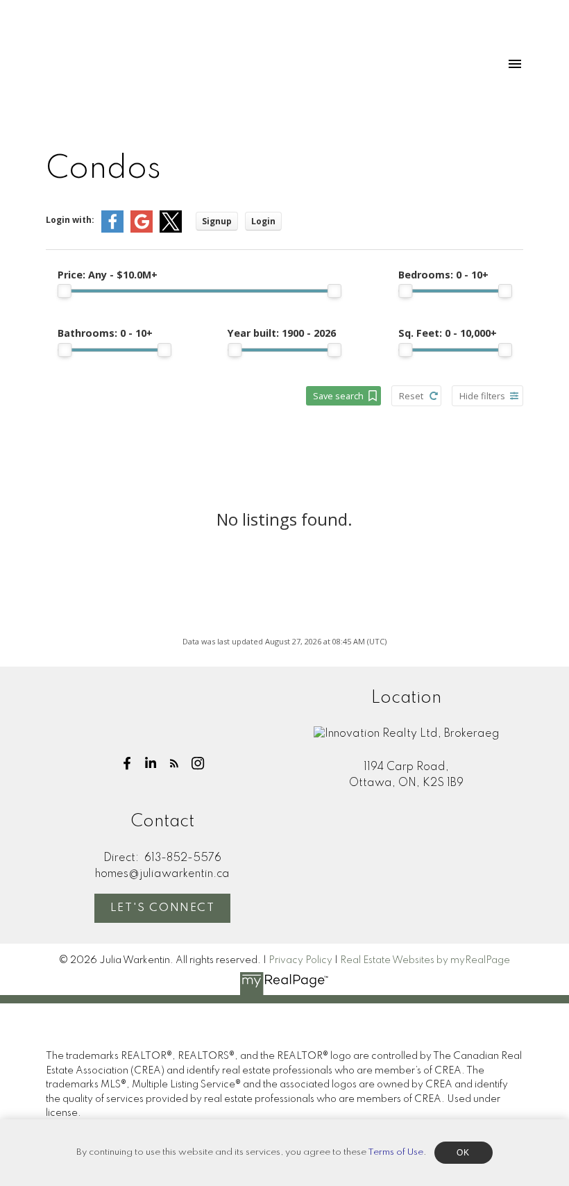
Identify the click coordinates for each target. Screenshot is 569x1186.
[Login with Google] (141, 229)
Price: (108, 274)
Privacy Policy (300, 960)
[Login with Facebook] (112, 229)
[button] (127, 763)
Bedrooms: (443, 274)
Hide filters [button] (482, 396)
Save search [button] (338, 396)
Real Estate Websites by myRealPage (425, 960)
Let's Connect (162, 908)
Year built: (282, 333)
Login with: (70, 220)
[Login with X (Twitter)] (171, 229)
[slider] (64, 291)
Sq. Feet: (447, 333)
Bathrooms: (105, 333)
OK (463, 1153)
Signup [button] (217, 221)
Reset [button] (411, 396)
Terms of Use (395, 1152)
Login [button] (263, 221)
